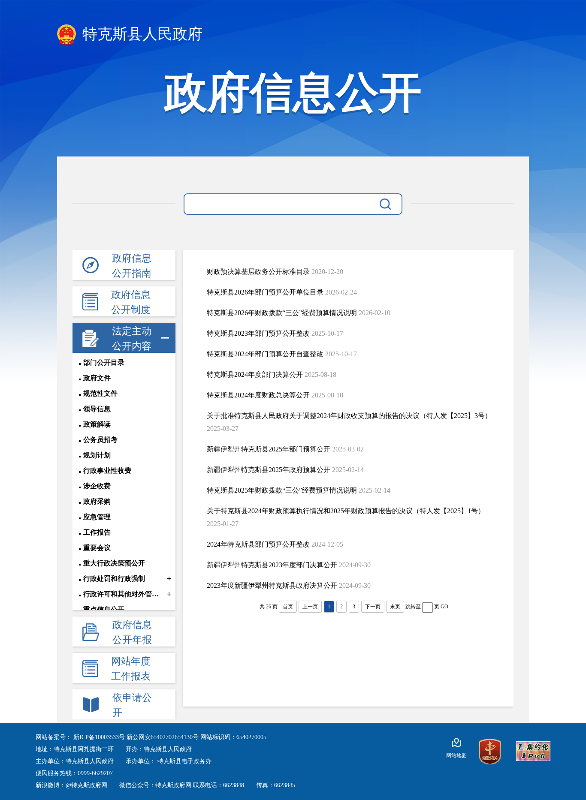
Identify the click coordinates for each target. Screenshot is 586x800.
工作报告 (97, 532)
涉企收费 (97, 486)
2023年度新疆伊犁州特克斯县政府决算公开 (272, 585)
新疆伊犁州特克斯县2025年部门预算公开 (268, 449)
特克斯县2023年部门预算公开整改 (258, 333)
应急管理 (97, 516)
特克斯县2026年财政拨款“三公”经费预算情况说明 (282, 312)
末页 (395, 607)
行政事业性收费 (107, 470)
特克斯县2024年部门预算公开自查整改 (265, 354)
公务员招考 (100, 439)
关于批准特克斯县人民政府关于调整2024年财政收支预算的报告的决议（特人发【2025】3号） (349, 415)
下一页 (373, 607)
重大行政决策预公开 (114, 563)
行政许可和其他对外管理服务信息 (124, 594)
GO (444, 607)
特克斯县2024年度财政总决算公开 (258, 395)
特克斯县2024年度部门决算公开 (255, 374)
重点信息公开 (103, 609)
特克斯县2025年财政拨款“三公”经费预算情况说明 (282, 490)
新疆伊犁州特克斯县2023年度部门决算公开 (272, 564)
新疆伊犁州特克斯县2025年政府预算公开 (268, 469)
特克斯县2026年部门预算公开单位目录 (265, 292)
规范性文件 (100, 393)
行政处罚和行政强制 (114, 578)
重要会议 (97, 547)
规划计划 (97, 455)
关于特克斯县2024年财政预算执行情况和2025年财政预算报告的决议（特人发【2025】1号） (346, 510)
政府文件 (97, 378)
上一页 (310, 607)
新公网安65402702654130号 (163, 737)
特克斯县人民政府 (140, 34)
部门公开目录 (103, 362)
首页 (288, 607)
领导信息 (97, 408)
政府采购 (97, 501)
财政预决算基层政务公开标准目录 (258, 271)
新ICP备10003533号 (100, 737)
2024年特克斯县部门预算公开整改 (258, 544)
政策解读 (97, 424)
